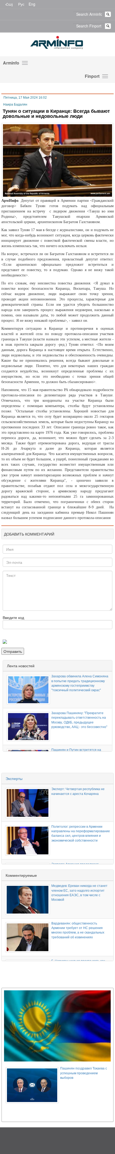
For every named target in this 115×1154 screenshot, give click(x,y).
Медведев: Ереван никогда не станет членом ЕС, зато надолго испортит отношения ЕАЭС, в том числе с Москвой (79, 892)
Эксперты (14, 778)
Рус (21, 4)
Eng (32, 4)
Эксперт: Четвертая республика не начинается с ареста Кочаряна (78, 790)
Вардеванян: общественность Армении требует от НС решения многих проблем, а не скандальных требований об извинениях (77, 930)
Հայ (9, 4)
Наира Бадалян (15, 104)
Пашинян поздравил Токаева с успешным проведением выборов (83, 1072)
